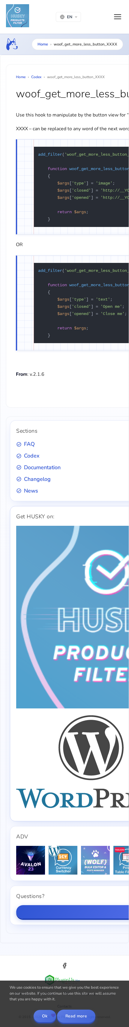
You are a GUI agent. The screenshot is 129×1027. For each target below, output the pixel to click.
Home (43, 44)
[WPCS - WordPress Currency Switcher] (63, 860)
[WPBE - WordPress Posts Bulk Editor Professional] (95, 860)
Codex (36, 77)
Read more (76, 1016)
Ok (45, 1016)
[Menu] (117, 17)
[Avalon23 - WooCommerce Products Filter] (30, 860)
